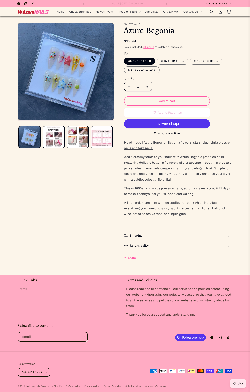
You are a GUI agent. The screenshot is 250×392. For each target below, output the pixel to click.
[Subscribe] (83, 337)
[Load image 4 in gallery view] (102, 137)
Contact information (155, 386)
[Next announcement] (166, 3)
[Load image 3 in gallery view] (78, 137)
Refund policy (73, 386)
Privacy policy (91, 386)
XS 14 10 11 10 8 (139, 61)
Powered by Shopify (51, 386)
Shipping (148, 47)
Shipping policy (133, 386)
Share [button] (132, 258)
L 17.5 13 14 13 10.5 (141, 69)
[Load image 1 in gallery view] (30, 137)
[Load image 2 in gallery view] (54, 137)
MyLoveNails (33, 386)
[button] (128, 12)
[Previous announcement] (83, 3)
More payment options (167, 133)
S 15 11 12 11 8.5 (172, 61)
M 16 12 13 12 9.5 (206, 61)
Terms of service (112, 386)
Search (22, 289)
